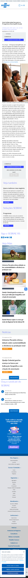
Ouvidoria (14, 505)
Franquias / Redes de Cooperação (14, 487)
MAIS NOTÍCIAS (14, 377)
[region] (13, 563)
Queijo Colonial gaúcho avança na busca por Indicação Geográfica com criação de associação (13, 294)
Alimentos (14, 482)
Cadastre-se (14, 543)
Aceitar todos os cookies (13, 565)
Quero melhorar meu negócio (14, 464)
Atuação (14, 521)
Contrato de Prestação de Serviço (14, 511)
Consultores (14, 533)
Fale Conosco (14, 507)
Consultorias (14, 471)
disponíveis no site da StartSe (11, 62)
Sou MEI (14, 462)
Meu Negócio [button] (14, 458)
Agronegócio (14, 480)
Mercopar (14, 497)
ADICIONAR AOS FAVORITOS (13, 39)
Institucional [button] (14, 515)
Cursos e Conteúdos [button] (14, 467)
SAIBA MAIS (6, 202)
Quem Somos (14, 517)
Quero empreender (14, 460)
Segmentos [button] (14, 478)
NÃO (16, 174)
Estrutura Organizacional (14, 519)
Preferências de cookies (12, 573)
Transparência (14, 523)
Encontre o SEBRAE (14, 503)
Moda (14, 489)
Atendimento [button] (14, 501)
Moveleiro (14, 491)
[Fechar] (23, 551)
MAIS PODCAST (14, 411)
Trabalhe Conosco (14, 540)
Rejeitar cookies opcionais (13, 569)
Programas (14, 473)
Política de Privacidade (14, 509)
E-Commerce (14, 485)
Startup (14, 484)
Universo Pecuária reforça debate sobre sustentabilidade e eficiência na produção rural (14, 267)
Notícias (14, 527)
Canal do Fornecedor (14, 546)
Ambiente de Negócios (14, 530)
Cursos (14, 470)
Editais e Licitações (14, 537)
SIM (11, 174)
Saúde (14, 493)
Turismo (14, 495)
